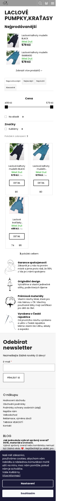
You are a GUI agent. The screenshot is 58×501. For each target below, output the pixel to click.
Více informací (11, 475)
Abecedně (10, 87)
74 (12, 245)
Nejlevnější (28, 81)
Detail (16, 182)
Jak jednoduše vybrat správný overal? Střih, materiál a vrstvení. (26, 441)
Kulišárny (16, 128)
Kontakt (7, 425)
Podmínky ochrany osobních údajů (22, 407)
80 (16, 191)
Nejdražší (40, 81)
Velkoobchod (10, 414)
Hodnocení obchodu (14, 400)
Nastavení (28, 483)
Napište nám (10, 411)
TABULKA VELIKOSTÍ (13, 422)
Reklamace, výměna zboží (17, 418)
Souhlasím (28, 493)
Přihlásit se (13, 377)
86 (20, 245)
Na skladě (16, 116)
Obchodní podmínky (14, 404)
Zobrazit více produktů (28, 70)
